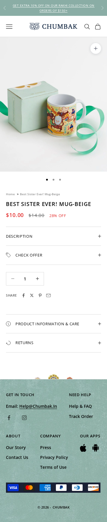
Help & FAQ (80, 406)
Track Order (81, 416)
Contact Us (17, 457)
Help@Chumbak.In (38, 406)
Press (45, 447)
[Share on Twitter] (31, 295)
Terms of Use (53, 467)
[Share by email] (48, 295)
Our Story (16, 447)
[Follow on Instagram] (24, 418)
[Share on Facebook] (23, 295)
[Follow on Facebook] (9, 418)
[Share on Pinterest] (40, 295)
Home (10, 194)
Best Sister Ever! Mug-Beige (40, 194)
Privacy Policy (54, 457)
